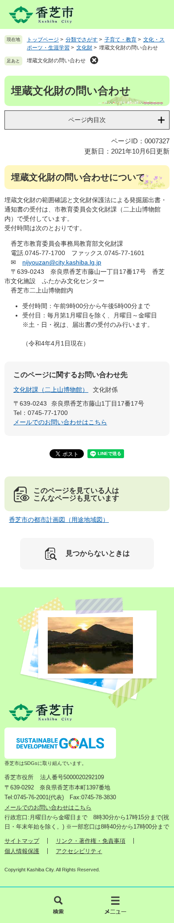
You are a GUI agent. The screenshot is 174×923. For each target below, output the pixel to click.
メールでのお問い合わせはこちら (60, 422)
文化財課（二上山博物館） (50, 389)
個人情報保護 (21, 851)
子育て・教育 (120, 40)
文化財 (84, 48)
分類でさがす (82, 40)
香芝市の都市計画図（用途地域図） (59, 519)
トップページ (43, 40)
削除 (94, 60)
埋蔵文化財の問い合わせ (56, 60)
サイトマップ (21, 841)
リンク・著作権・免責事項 (90, 841)
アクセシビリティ (79, 851)
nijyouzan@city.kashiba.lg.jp (61, 262)
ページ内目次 (87, 119)
